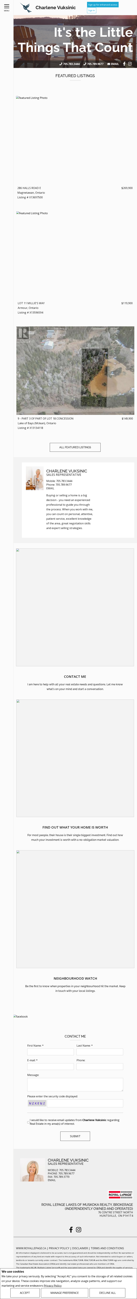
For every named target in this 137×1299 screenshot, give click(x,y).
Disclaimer (80, 1248)
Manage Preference (64, 1293)
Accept (25, 1293)
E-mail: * (32, 1060)
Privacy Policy (53, 1285)
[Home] (26, 7)
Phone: (81, 1060)
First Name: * (35, 1045)
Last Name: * (85, 1045)
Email (115, 64)
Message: (33, 1075)
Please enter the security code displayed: (52, 1096)
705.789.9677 (95, 64)
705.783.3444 (71, 64)
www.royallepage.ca (31, 1248)
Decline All (107, 1293)
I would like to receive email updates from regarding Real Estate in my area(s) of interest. (74, 1122)
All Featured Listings (75, 447)
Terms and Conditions (107, 1248)
